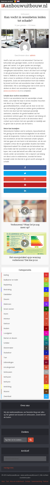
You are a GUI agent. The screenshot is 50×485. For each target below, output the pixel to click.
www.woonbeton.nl (11, 91)
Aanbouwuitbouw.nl (25, 6)
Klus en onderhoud (17, 481)
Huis (3, 481)
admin (32, 55)
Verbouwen (25, 14)
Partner (45, 481)
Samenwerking (36, 481)
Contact (27, 481)
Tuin (7, 481)
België (14, 1)
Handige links (9, 468)
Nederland (18, 1)
